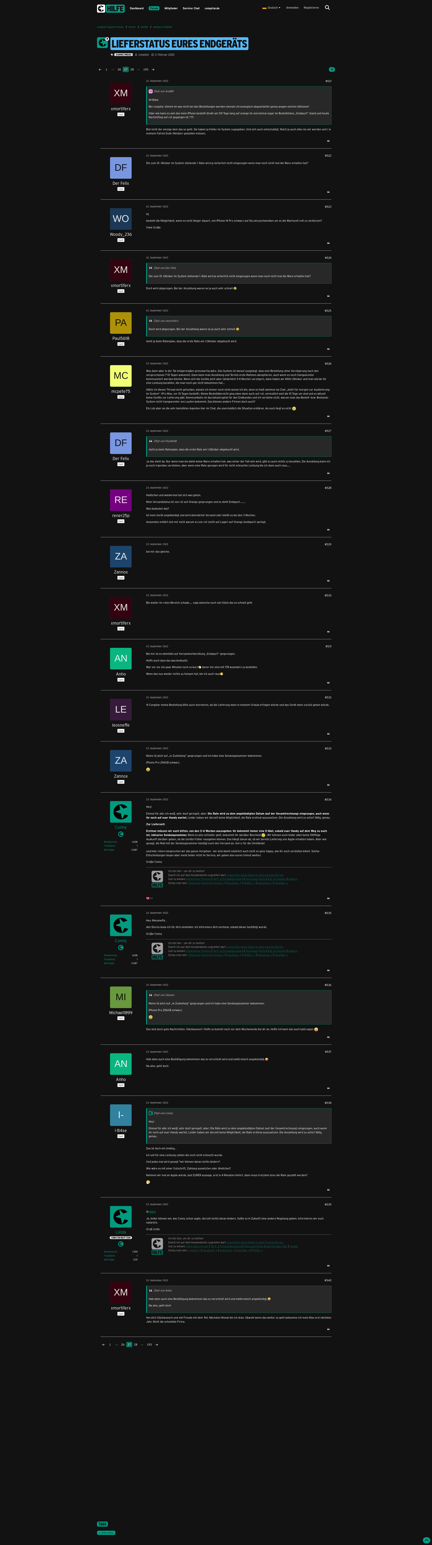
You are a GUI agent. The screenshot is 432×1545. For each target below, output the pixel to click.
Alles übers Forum (197, 1246)
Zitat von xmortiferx (166, 320)
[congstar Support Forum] (111, 8)
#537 (328, 1051)
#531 (328, 646)
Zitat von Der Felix (165, 268)
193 (145, 69)
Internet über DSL (276, 1246)
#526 (328, 363)
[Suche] (327, 7)
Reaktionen (110, 841)
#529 (328, 544)
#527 (328, 431)
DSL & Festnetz (277, 879)
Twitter (248, 883)
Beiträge (109, 849)
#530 (328, 595)
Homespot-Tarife (256, 879)
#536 (328, 985)
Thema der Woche (199, 883)
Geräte (294, 1246)
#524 (328, 257)
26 (119, 69)
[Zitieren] (328, 141)
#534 (328, 799)
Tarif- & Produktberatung (228, 879)
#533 (328, 748)
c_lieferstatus (106, 1532)
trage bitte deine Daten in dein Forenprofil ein (255, 875)
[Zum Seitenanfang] (426, 1540)
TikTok (256, 1250)
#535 (328, 913)
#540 (328, 1280)
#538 (328, 1103)
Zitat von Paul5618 (165, 441)
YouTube (280, 883)
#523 (328, 206)
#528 (328, 488)
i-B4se (152, 1211)
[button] (272, 7)
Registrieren (311, 7)
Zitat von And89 (163, 91)
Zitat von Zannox (164, 995)
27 (125, 69)
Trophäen (109, 845)
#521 (328, 81)
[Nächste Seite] (153, 69)
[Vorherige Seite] (100, 69)
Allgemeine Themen (198, 879)
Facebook (233, 883)
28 (132, 69)
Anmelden (292, 7)
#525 (328, 310)
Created (217, 883)
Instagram (264, 883)
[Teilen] (332, 69)
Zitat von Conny (163, 1113)
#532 (328, 697)
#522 (328, 155)
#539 (328, 1204)
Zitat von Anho (163, 1290)
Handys (293, 879)
